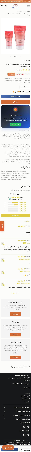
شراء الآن (15, 102)
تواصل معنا (27, 401)
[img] (21, 226)
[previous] (20, 56)
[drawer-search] (6, 6)
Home (28, 11)
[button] (25, 70)
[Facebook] (28, 426)
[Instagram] (24, 426)
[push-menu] (28, 6)
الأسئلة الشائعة (26, 399)
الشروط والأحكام (25, 396)
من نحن (28, 393)
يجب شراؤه (22, 11)
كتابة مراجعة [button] (15, 215)
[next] (11, 56)
